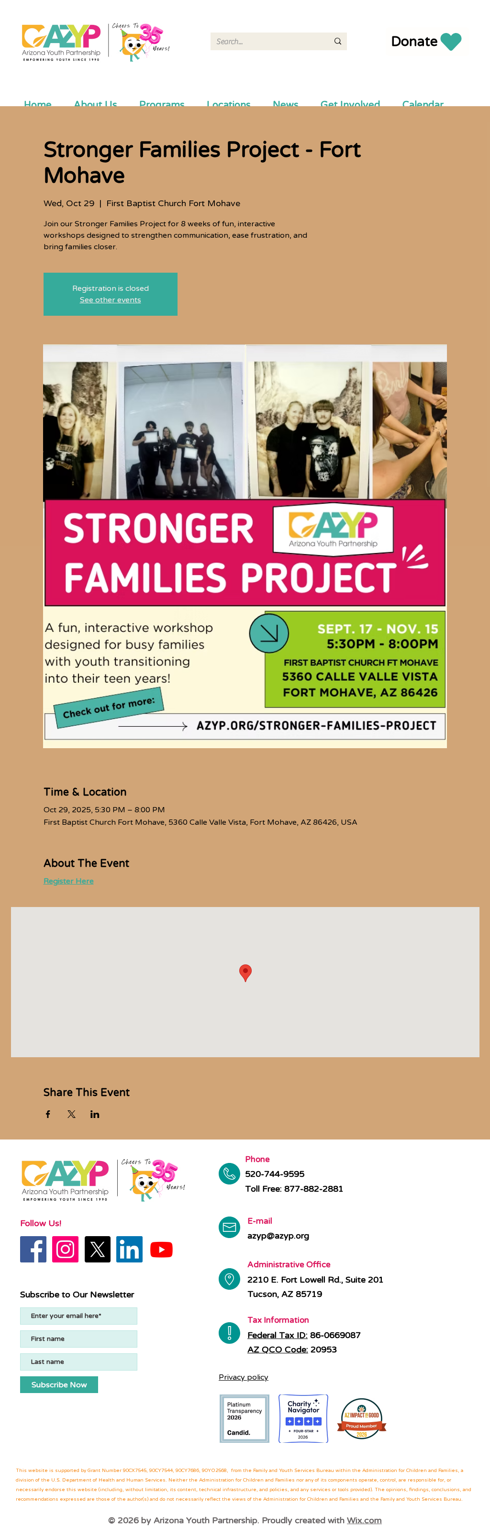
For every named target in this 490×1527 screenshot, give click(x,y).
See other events (110, 300)
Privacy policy (243, 1377)
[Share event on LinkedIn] (95, 1114)
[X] (97, 1249)
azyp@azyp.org (278, 1235)
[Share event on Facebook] (48, 1114)
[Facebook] (33, 1249)
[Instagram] (65, 1249)
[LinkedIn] (129, 1249)
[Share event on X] (71, 1114)
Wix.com (364, 1520)
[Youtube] (161, 1249)
